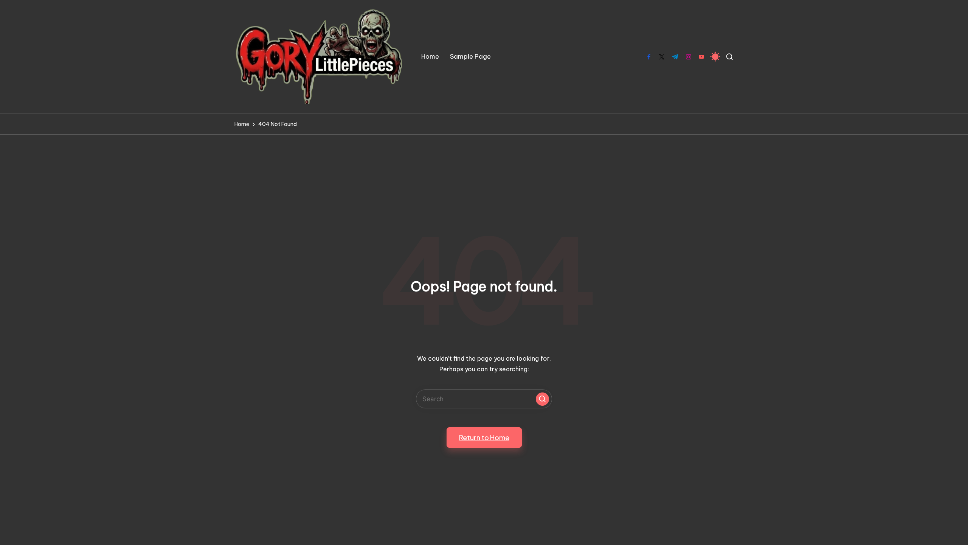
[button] (542, 399)
